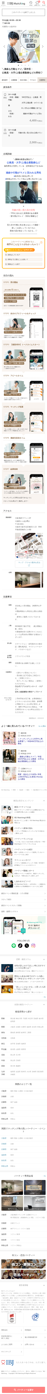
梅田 (12, 1091)
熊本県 (23, 1072)
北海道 (12, 1038)
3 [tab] (25, 65)
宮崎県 (34, 1072)
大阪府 (12, 1027)
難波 (15, 1091)
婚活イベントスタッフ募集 (11, 905)
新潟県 (12, 1049)
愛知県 (12, 1032)
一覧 (44, 997)
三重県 (29, 1032)
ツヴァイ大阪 (40, 1217)
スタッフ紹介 (6, 899)
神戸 (12, 1102)
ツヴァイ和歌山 (15, 1245)
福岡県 (12, 1072)
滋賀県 (29, 1027)
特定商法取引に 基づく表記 (6, 1337)
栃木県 (41, 1018)
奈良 (12, 1113)
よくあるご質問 (6, 1344)
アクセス (33, 80)
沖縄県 (12, 1074)
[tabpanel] (23, 46)
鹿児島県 (40, 1072)
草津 (12, 1108)
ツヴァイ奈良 (15, 1240)
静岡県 (18, 1032)
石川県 (18, 1055)
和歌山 (12, 1119)
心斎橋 (20, 1091)
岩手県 (12, 1044)
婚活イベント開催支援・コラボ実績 (14, 893)
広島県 (18, 1060)
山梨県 (18, 1049)
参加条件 (5, 80)
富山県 (12, 1055)
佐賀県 (18, 1072)
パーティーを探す (25, 1390)
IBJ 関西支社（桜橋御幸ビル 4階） (22, 1217)
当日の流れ (23, 80)
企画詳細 (14, 80)
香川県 (12, 1066)
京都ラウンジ (15, 1223)
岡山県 (12, 1060)
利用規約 (28, 1330)
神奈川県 (19, 1018)
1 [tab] (18, 65)
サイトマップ (6, 1352)
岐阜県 (23, 1032)
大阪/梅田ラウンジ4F (17, 1215)
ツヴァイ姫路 (25, 1229)
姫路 (15, 1102)
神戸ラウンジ (15, 1229)
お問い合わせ (29, 1344)
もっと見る (42, 726)
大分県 (29, 1072)
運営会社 (4, 1330)
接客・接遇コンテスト (9, 911)
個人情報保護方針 (31, 1337)
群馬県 (12, 1021)
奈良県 (34, 1027)
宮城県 (18, 1044)
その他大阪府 (28, 1091)
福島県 (23, 1044)
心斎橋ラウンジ (31, 1215)
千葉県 (25, 1018)
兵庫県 (23, 1027)
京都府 (18, 1027)
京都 (12, 1096)
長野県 (23, 1049)
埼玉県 (30, 1018)
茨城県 (35, 1018)
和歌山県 (40, 1027)
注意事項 (42, 80)
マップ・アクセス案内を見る (29, 562)
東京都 (12, 1018)
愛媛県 (18, 1066)
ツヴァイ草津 (15, 1234)
